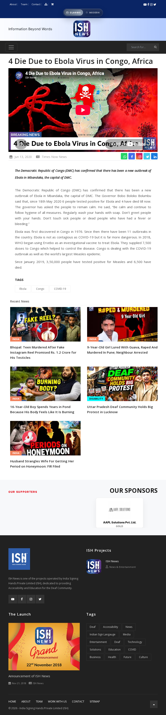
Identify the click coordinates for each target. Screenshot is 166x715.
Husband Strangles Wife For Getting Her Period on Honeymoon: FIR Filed (42, 463)
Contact (36, 4)
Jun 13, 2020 (23, 157)
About (13, 4)
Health (112, 657)
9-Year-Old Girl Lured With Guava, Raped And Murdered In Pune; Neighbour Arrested (122, 349)
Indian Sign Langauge (102, 634)
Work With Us (57, 701)
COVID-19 (60, 289)
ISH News (112, 561)
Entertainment (98, 642)
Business (95, 657)
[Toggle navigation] (11, 47)
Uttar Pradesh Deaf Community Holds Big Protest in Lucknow (120, 409)
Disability (96, 398)
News (129, 627)
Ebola (22, 289)
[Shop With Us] (52, 4)
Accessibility (110, 627)
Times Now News (54, 157)
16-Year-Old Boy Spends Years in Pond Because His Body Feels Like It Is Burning (42, 409)
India (15, 339)
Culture (143, 657)
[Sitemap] (46, 4)
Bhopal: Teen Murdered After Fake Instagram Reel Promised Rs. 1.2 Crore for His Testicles (43, 352)
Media (127, 634)
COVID (132, 649)
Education (115, 649)
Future (127, 657)
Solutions (95, 649)
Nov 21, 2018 (19, 683)
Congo (40, 289)
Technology (135, 642)
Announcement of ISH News (29, 676)
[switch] (83, 12)
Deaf (93, 627)
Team (24, 4)
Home (12, 701)
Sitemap (95, 701)
